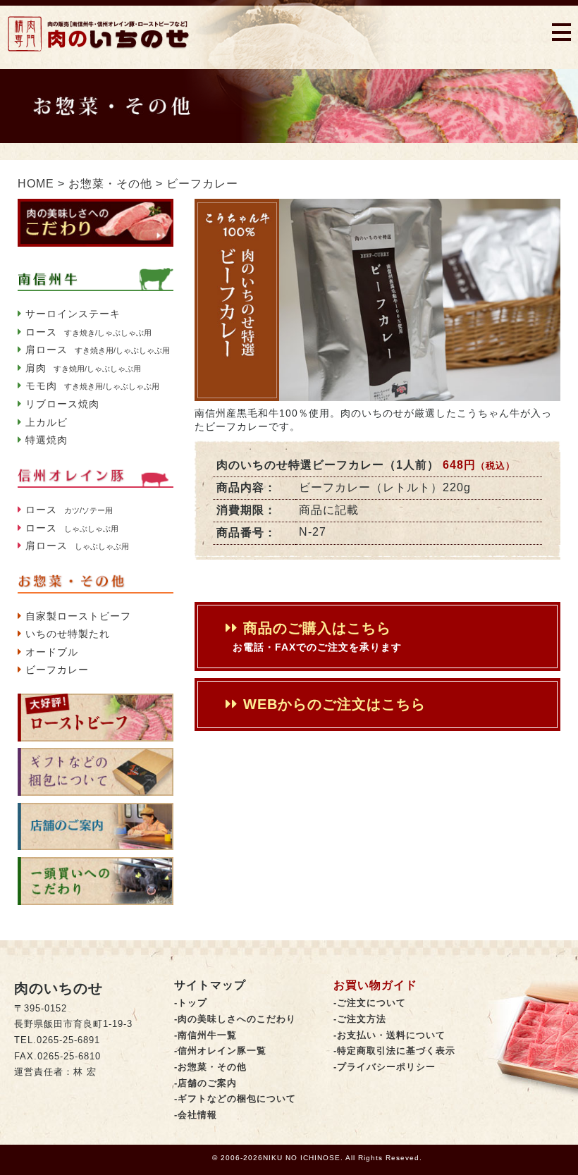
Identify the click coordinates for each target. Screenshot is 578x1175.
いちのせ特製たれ (67, 633)
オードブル (51, 652)
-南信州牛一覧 (205, 1035)
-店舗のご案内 (205, 1083)
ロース (88, 332)
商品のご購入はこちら (317, 636)
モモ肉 (92, 385)
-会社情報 (195, 1115)
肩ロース (97, 349)
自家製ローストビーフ (78, 616)
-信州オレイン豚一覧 (220, 1051)
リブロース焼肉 (62, 404)
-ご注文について (369, 1003)
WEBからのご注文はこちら (332, 704)
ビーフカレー (57, 669)
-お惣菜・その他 (210, 1067)
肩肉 (83, 368)
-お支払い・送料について (389, 1035)
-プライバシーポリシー (384, 1067)
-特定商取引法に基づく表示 (394, 1051)
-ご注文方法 (359, 1019)
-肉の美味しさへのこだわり (235, 1019)
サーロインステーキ (73, 313)
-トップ (190, 1003)
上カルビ (46, 422)
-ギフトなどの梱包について (235, 1099)
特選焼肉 (46, 439)
